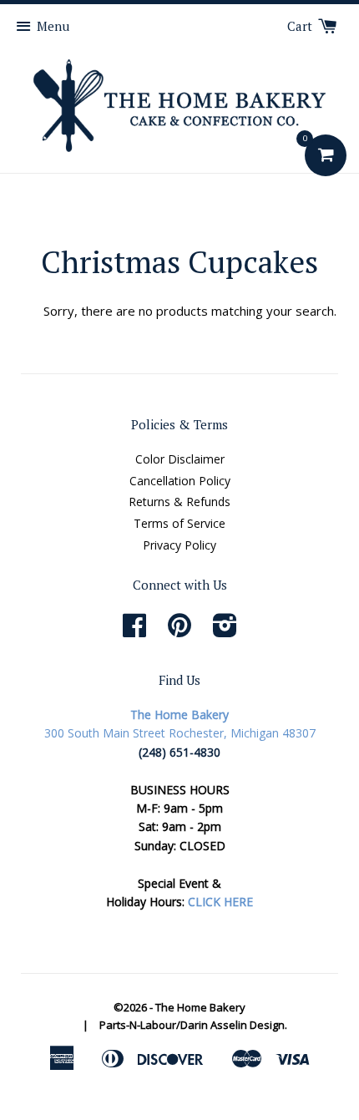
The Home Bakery (200, 1007)
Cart (301, 26)
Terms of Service (179, 523)
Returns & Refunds (179, 501)
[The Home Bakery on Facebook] (134, 631)
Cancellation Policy (179, 481)
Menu (53, 26)
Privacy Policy (179, 545)
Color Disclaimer (180, 459)
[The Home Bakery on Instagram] (225, 631)
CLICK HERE (220, 902)
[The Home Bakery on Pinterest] (179, 631)
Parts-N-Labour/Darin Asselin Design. (193, 1024)
